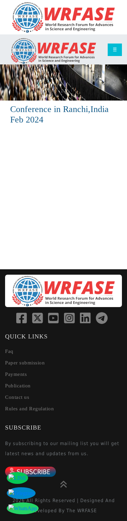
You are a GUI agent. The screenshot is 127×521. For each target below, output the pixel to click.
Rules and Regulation (29, 408)
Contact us (17, 397)
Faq (9, 351)
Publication (18, 385)
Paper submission (25, 362)
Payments (16, 374)
